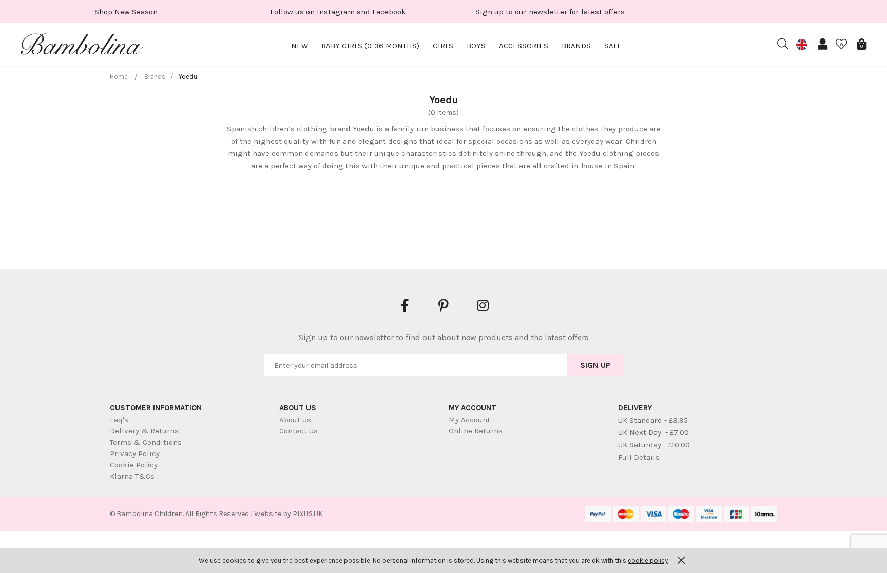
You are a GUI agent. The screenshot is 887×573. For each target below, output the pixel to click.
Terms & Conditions (146, 442)
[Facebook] (404, 305)
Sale (613, 45)
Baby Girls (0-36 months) (370, 45)
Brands (576, 45)
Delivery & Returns (144, 431)
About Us (295, 419)
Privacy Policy (135, 453)
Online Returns (476, 431)
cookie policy (648, 560)
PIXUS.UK (308, 513)
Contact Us (298, 431)
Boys (476, 45)
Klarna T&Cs (132, 476)
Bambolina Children (82, 46)
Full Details (639, 457)
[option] (126, 11)
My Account (469, 419)
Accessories (523, 45)
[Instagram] (482, 305)
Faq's (119, 419)
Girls (443, 45)
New (299, 45)
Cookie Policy (134, 464)
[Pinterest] (443, 305)
